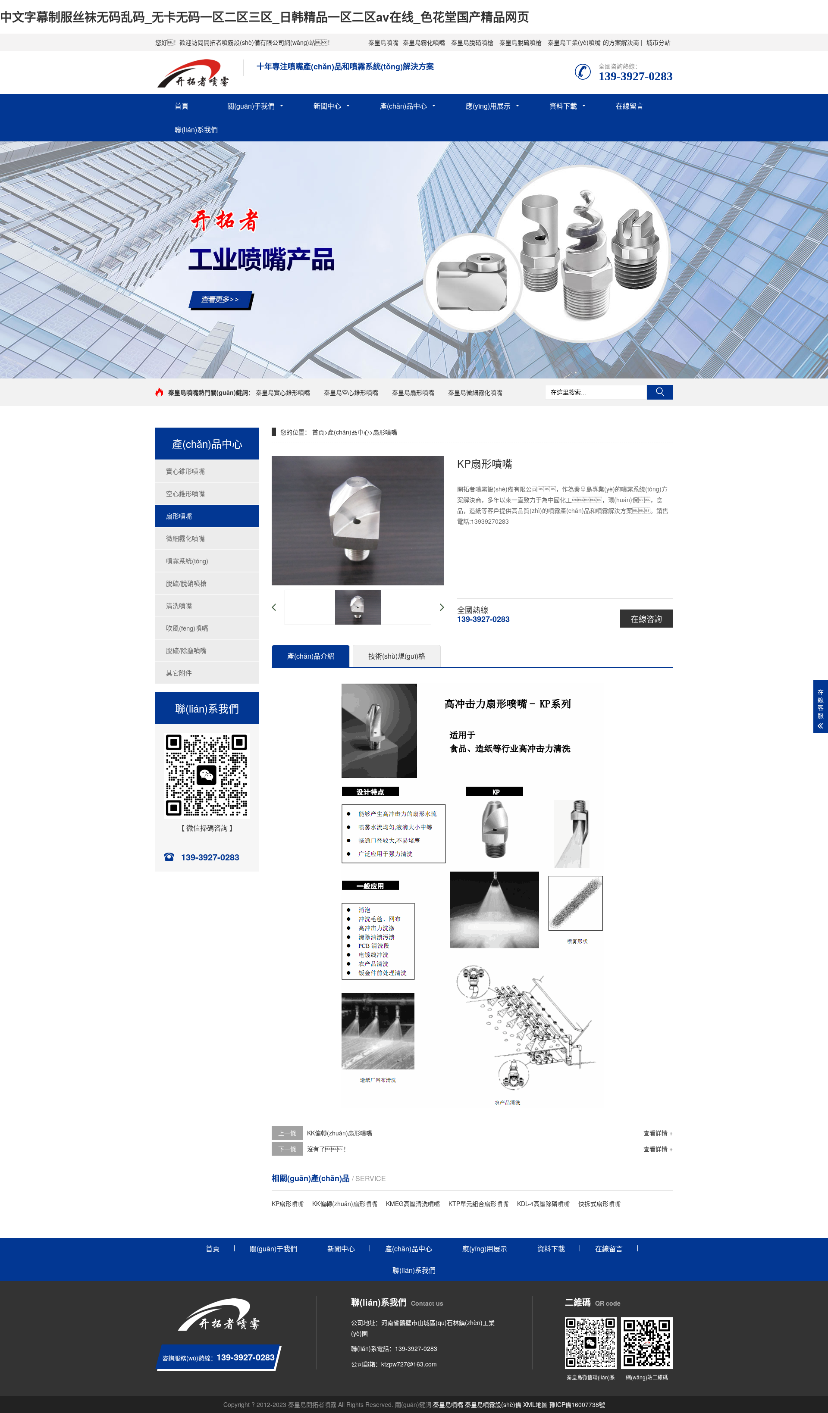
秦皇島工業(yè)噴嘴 (574, 42)
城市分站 (658, 42)
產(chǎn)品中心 (403, 106)
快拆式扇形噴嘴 (599, 1203)
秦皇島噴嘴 (383, 42)
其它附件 (179, 672)
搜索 (660, 392)
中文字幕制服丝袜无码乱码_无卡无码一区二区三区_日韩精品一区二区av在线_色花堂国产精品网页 (264, 16)
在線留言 (629, 106)
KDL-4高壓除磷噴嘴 (543, 1203)
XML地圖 (535, 1404)
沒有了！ (328, 1148)
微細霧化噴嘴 (185, 538)
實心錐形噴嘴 (185, 470)
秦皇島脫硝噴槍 (472, 42)
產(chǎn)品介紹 (310, 656)
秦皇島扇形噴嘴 (413, 392)
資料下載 (563, 106)
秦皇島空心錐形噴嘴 (351, 392)
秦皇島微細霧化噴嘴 (475, 392)
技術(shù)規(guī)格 (396, 656)
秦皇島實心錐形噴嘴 (283, 392)
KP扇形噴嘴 (288, 1203)
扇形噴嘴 (179, 515)
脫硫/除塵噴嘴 (186, 650)
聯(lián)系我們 (196, 129)
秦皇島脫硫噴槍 (520, 42)
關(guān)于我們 (251, 106)
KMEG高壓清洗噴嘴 (413, 1203)
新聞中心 (327, 106)
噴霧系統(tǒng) (187, 560)
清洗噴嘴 (179, 605)
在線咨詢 (646, 618)
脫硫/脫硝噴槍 (186, 583)
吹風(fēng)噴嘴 (187, 627)
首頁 (181, 106)
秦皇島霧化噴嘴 (424, 42)
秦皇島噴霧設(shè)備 (493, 1404)
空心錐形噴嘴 (185, 493)
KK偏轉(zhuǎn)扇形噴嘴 (339, 1133)
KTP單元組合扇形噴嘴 (478, 1203)
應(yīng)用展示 (488, 106)
